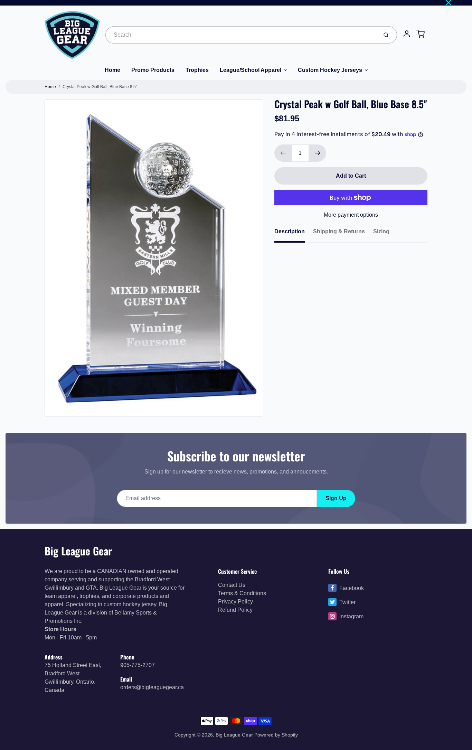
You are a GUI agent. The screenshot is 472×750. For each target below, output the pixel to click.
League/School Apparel (250, 70)
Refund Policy (235, 610)
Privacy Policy (235, 601)
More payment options (351, 215)
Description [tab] (289, 231)
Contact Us (231, 585)
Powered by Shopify (276, 735)
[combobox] (241, 35)
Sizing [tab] (381, 231)
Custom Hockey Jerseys (330, 70)
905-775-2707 (137, 665)
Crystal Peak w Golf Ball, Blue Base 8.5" (100, 86)
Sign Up (336, 498)
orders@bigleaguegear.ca (152, 687)
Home (112, 70)
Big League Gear (78, 551)
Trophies (197, 70)
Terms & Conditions (242, 593)
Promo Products (152, 70)
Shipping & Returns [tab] (339, 231)
